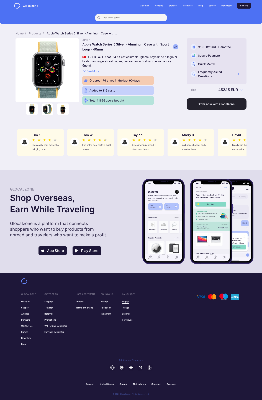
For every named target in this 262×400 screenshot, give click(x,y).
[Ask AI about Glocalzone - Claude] (121, 367)
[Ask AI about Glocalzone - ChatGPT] (112, 367)
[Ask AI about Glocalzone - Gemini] (131, 367)
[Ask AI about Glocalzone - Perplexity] (149, 367)
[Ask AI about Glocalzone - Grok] (140, 367)
